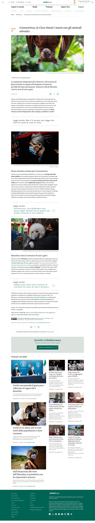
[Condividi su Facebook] (51, 94)
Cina (37, 322)
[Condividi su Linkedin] (58, 94)
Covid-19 (13, 30)
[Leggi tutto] (83, 356)
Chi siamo (33, 498)
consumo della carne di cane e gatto (22, 263)
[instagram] (65, 514)
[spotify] (59, 514)
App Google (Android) (17, 500)
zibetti (44, 182)
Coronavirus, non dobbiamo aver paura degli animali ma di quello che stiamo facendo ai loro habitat (32, 210)
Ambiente (13, 10)
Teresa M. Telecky (39, 297)
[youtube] (62, 514)
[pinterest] (56, 514)
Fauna (48, 322)
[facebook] (50, 514)
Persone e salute (79, 10)
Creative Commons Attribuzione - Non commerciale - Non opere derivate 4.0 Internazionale (35, 319)
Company (32, 493)
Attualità (14, 493)
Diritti (21, 10)
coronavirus (31, 99)
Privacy (32, 505)
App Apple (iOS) (15, 498)
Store (12, 2)
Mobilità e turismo (56, 10)
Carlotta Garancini (25, 78)
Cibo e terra (68, 10)
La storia (32, 500)
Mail (31, 503)
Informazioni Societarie (37, 507)
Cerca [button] (29, 2)
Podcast (49, 7)
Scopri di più (50, 332)
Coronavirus (31, 322)
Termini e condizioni (35, 510)
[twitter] (53, 514)
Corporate (14, 510)
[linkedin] (68, 514)
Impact (81, 7)
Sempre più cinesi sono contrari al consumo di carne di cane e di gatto (31, 285)
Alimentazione (42, 322)
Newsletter (21, 2)
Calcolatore (14, 512)
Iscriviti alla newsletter (46, 347)
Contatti (32, 496)
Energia (29, 10)
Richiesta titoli (15, 507)
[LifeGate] (47, 2)
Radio (35, 7)
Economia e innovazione (41, 10)
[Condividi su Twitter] (54, 94)
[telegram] (71, 514)
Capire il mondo (17, 7)
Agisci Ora (65, 7)
